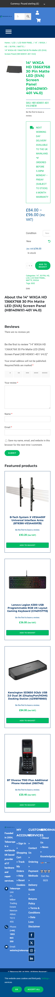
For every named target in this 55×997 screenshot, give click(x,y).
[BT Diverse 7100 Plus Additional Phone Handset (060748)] (27, 738)
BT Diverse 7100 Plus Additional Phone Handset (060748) (27, 782)
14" (37, 275)
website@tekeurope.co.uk (22, 950)
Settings (45, 978)
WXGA (36, 280)
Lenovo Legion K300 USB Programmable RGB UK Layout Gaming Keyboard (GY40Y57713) (27, 607)
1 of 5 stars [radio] (9, 374)
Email (8, 427)
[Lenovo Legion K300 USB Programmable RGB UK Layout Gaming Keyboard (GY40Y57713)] (27, 562)
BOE (33, 283)
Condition (31, 233)
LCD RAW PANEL (37, 278)
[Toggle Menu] (9, 31)
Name (8, 414)
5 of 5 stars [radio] (45, 374)
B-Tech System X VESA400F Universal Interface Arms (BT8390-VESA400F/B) (27, 520)
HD (48, 275)
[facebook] (31, 935)
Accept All (34, 989)
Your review (11, 382)
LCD (27, 278)
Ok (16, 989)
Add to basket (43, 265)
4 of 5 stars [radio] (36, 374)
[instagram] (31, 950)
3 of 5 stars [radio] (27, 374)
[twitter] (31, 943)
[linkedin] (31, 958)
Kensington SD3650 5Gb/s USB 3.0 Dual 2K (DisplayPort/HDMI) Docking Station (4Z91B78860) (27, 695)
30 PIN (43, 275)
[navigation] (27, 4)
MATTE (29, 280)
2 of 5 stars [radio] (18, 374)
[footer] (6, 16)
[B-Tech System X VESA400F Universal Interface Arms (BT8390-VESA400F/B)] (27, 475)
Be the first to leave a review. (35, 114)
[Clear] (49, 241)
